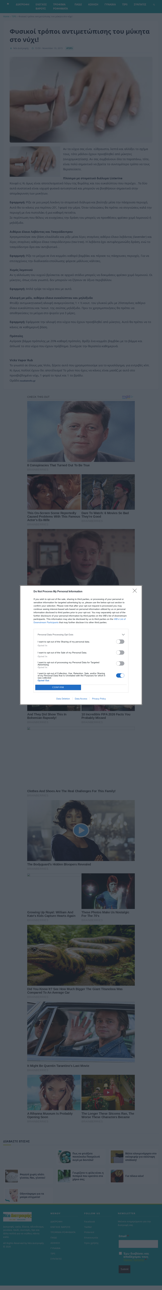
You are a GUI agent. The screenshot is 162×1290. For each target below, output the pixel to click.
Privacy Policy (99, 698)
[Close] (136, 592)
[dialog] (81, 645)
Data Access (81, 698)
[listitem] (81, 634)
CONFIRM (58, 687)
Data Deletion (63, 698)
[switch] (120, 641)
